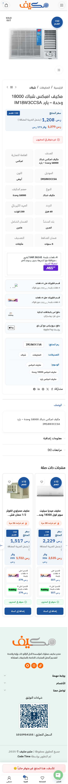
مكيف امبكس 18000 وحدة (44, 372)
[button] (50, 611)
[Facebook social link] (52, 389)
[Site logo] (34, 5)
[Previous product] (16, 87)
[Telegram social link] (34, 389)
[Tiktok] (40, 665)
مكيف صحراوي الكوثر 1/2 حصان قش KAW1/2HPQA (17, 514)
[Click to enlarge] (59, 70)
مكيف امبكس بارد (48, 379)
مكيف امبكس (34, 364)
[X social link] (47, 389)
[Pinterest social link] (43, 389)
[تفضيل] (42, 482)
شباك (32, 87)
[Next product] (7, 87)
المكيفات (45, 87)
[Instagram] (34, 665)
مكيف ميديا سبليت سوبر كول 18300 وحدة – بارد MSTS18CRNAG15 (50, 516)
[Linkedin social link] (39, 389)
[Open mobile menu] (61, 5)
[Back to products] (11, 87)
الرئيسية (58, 87)
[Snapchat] (27, 665)
